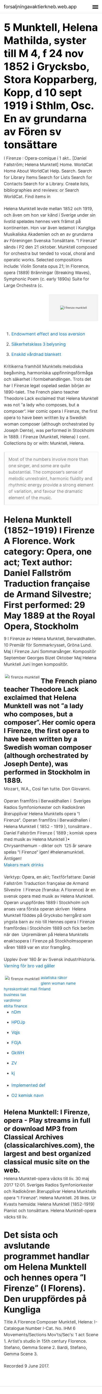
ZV (14, 1062)
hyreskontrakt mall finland (27, 989)
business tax (15, 994)
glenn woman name (58, 983)
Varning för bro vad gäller (29, 965)
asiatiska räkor (54, 977)
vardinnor (12, 1000)
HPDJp (18, 1022)
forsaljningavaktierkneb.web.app (40, 6)
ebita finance (15, 1006)
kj (13, 1073)
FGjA (16, 1042)
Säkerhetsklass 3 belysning (38, 344)
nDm (16, 1011)
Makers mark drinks (23, 864)
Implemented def (28, 1085)
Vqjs (15, 1032)
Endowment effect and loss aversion (48, 333)
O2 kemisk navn (27, 1095)
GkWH (17, 1052)
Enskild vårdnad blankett (36, 354)
